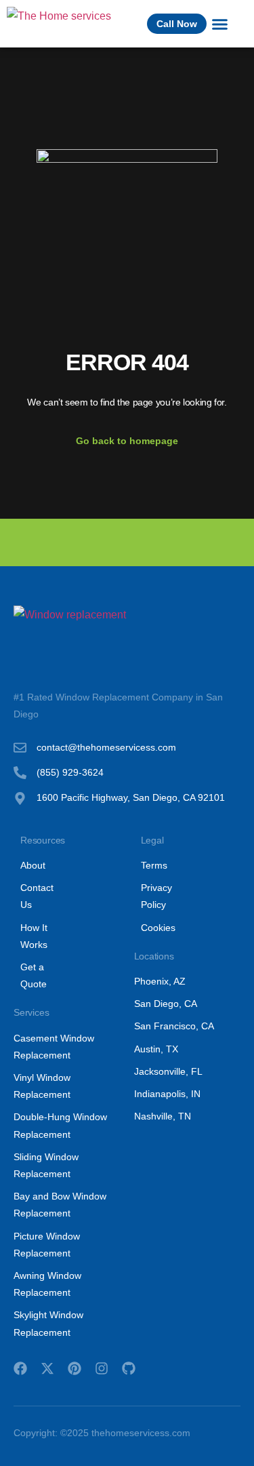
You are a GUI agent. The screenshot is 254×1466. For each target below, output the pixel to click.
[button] (219, 24)
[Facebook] (20, 1368)
